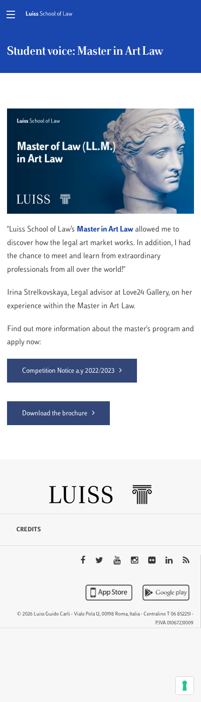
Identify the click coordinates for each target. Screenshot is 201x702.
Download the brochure (54, 413)
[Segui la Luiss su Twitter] (100, 561)
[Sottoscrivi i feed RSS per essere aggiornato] (186, 561)
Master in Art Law (105, 229)
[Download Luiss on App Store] (110, 592)
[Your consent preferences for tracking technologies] (185, 686)
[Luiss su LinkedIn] (169, 561)
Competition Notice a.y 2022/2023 (68, 371)
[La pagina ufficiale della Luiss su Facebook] (83, 561)
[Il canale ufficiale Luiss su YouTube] (118, 561)
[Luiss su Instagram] (135, 561)
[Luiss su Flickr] (152, 561)
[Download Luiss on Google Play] (166, 592)
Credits (28, 530)
